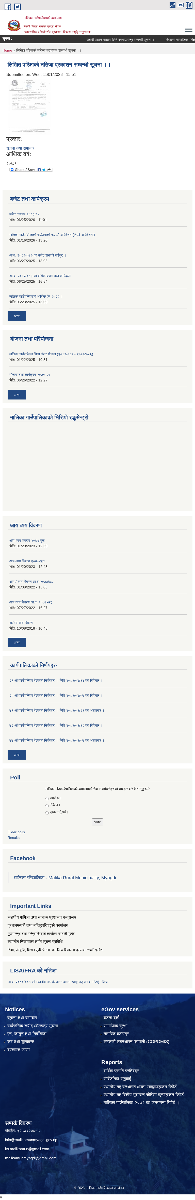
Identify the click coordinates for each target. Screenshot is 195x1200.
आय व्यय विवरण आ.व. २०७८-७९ (30, 602)
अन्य (17, 316)
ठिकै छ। (55, 805)
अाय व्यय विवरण (21, 623)
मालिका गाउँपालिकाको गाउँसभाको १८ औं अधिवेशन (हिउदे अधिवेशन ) (52, 235)
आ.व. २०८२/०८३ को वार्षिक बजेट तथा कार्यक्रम (40, 276)
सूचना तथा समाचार (20, 148)
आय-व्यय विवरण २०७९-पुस (26, 540)
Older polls (16, 832)
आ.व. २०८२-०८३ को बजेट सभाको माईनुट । (38, 255)
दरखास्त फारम (18, 1049)
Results (14, 838)
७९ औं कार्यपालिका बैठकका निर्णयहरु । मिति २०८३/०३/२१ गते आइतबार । (56, 710)
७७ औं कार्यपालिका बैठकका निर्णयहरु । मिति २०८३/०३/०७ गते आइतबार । (56, 740)
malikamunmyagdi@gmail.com (31, 1158)
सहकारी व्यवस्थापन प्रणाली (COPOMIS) (136, 1041)
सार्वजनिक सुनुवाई (117, 1078)
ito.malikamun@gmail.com (27, 1149)
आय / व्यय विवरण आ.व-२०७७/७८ (31, 582)
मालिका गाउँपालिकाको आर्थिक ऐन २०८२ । (36, 296)
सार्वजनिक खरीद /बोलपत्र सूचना (32, 1025)
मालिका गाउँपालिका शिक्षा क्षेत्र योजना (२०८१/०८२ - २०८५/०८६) (51, 354)
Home (7, 50)
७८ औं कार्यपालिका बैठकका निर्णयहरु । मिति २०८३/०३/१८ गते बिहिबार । (56, 725)
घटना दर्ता (111, 1017)
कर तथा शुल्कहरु (20, 1041)
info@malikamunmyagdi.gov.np (31, 1140)
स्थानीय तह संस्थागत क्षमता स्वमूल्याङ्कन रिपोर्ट (140, 1086)
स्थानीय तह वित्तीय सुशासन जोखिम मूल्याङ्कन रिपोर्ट (144, 1094)
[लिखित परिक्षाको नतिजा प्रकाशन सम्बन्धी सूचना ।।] (29, 106)
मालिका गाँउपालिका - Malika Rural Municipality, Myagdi (65, 877)
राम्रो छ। (56, 798)
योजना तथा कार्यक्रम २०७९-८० (29, 375)
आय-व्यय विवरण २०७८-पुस (26, 561)
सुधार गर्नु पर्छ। (59, 812)
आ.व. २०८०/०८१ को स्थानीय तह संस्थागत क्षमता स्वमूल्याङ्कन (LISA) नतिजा (58, 982)
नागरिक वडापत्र (116, 1033)
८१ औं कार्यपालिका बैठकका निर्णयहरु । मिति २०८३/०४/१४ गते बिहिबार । (56, 680)
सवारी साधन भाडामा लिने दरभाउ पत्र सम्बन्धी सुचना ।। (112, 40)
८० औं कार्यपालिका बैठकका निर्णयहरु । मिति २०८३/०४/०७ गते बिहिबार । (56, 695)
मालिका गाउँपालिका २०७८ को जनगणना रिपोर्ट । (141, 1102)
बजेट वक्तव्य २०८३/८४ (24, 214)
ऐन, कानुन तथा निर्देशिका (26, 1033)
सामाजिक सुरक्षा (115, 1025)
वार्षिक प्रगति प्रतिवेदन (121, 1070)
